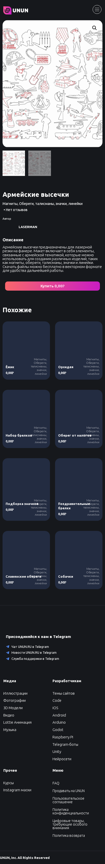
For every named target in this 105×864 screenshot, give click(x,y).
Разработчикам (66, 681)
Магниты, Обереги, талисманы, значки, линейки (43, 204)
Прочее (10, 770)
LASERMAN (28, 227)
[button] (52, 286)
